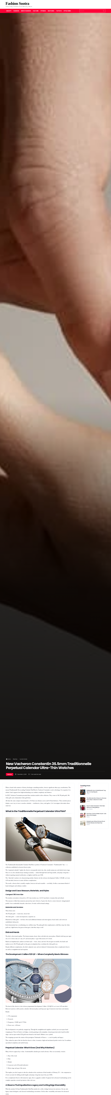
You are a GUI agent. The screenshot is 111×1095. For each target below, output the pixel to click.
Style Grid (67, 11)
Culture (36, 11)
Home (9, 759)
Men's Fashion (26, 11)
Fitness (43, 11)
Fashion (16, 11)
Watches (51, 11)
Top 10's (59, 11)
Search (103, 10)
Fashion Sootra (17, 3)
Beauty (8, 11)
